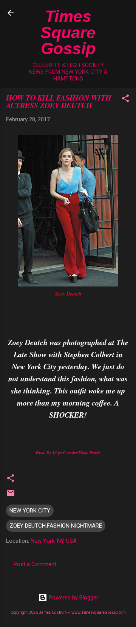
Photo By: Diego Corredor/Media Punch (68, 452)
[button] (125, 99)
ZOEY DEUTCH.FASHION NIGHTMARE (55, 525)
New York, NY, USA (54, 540)
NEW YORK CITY (29, 510)
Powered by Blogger (72, 597)
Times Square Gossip (68, 32)
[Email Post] (10, 495)
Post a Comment (35, 564)
